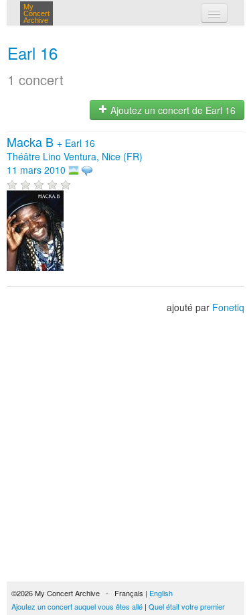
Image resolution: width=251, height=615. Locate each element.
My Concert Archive (36, 13)
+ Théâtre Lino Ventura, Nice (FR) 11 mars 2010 (75, 156)
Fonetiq (228, 307)
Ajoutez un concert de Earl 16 (172, 110)
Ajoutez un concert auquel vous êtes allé (77, 606)
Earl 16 (32, 52)
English (161, 593)
